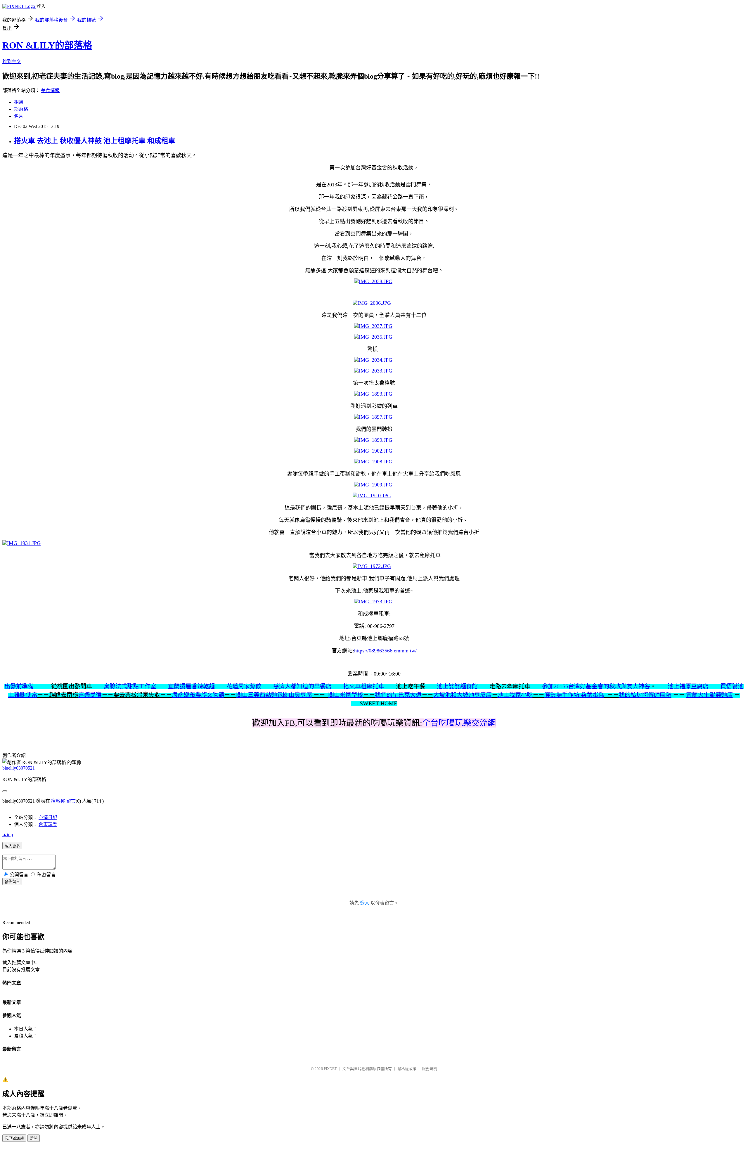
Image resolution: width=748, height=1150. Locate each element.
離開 (33, 1138)
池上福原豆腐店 (688, 686)
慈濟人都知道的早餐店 (302, 686)
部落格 (21, 109)
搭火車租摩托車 (363, 686)
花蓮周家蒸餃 (244, 686)
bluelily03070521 (18, 767)
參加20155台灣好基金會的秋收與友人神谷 (596, 686)
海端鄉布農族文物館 (198, 695)
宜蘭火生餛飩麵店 (709, 695)
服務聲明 (429, 1068)
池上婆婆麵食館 (457, 686)
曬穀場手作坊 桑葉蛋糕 (574, 695)
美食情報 (50, 90)
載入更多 (12, 846)
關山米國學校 (345, 695)
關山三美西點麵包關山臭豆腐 (274, 695)
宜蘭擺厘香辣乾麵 (191, 686)
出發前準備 (20, 686)
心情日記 (48, 817)
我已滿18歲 (14, 1138)
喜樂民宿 (90, 695)
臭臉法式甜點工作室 (130, 686)
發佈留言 (12, 881)
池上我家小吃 (515, 695)
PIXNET (330, 1068)
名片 (18, 116)
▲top (7, 834)
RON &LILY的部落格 (47, 45)
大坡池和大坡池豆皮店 (462, 695)
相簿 (18, 102)
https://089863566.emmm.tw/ (385, 651)
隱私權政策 (406, 1068)
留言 (71, 801)
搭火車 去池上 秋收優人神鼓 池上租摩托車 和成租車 (94, 141)
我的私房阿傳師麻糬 (645, 695)
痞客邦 (58, 801)
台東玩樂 (48, 824)
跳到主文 (11, 61)
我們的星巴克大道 (398, 695)
